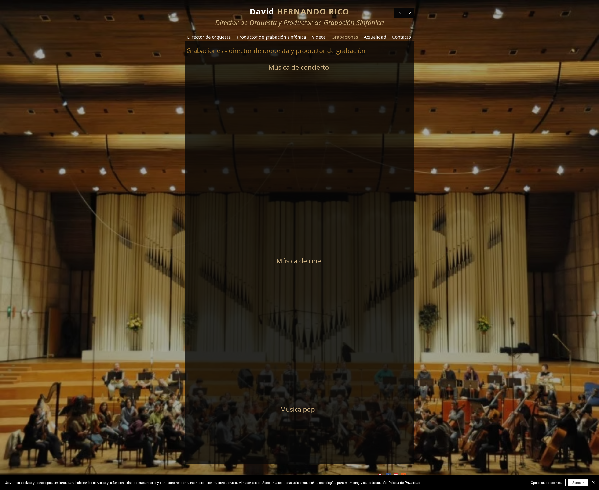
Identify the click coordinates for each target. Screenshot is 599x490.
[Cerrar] (593, 482)
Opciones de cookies (546, 482)
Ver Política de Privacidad (401, 482)
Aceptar (578, 482)
